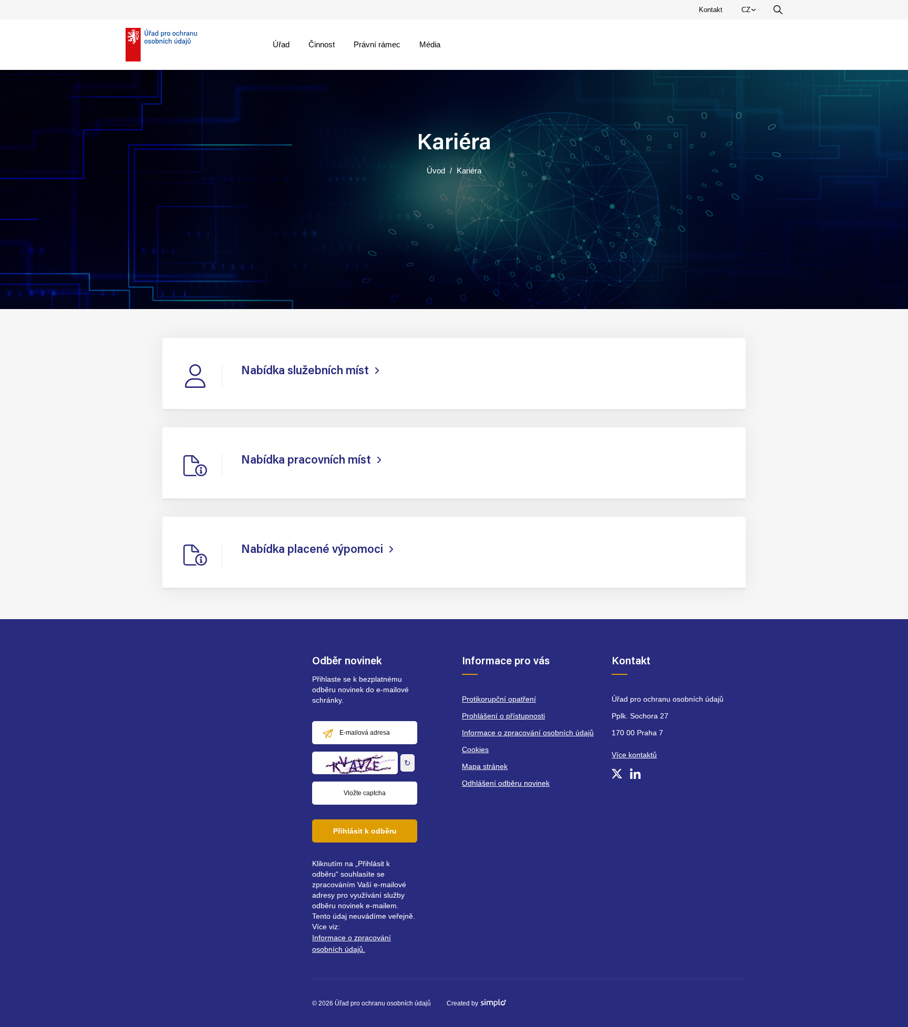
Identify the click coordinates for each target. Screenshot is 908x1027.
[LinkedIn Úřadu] (635, 773)
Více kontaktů (634, 755)
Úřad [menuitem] (281, 44)
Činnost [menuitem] (321, 44)
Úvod (436, 170)
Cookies (475, 749)
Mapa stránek (485, 766)
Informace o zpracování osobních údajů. (351, 943)
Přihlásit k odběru (365, 831)
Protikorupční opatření (499, 699)
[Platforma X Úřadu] (617, 773)
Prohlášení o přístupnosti (503, 716)
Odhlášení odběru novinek (506, 783)
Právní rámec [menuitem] (377, 44)
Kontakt (711, 10)
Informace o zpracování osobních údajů (528, 732)
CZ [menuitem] (750, 12)
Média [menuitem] (429, 44)
